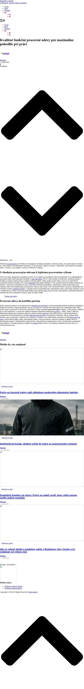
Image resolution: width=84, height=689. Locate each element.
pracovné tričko (37, 279)
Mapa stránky (33, 592)
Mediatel (3, 60)
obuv (45, 291)
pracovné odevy (12, 264)
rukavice (46, 313)
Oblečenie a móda (7, 386)
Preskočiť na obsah (6, 1)
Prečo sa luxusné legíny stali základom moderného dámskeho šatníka (39, 392)
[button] (42, 20)
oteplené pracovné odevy (40, 306)
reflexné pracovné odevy (37, 315)
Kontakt (7, 10)
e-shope (35, 323)
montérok (31, 283)
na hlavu (57, 311)
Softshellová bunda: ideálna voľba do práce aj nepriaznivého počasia (38, 443)
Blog (6, 8)
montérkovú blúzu (18, 289)
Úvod (6, 7)
